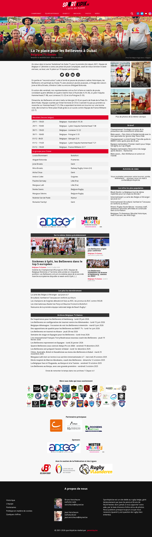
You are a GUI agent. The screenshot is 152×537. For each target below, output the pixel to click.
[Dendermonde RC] (35, 404)
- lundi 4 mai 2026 (60, 335)
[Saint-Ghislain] (80, 388)
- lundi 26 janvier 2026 (57, 343)
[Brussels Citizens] (87, 388)
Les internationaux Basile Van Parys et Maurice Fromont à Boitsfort (59, 304)
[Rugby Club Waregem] (124, 388)
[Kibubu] (72, 403)
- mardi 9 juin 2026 (67, 325)
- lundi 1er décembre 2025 (60, 349)
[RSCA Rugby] (65, 403)
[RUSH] (117, 388)
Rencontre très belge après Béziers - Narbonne (128, 150)
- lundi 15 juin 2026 (68, 322)
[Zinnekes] (122, 403)
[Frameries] (101, 389)
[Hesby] (29, 388)
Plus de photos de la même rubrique (131, 116)
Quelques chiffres (13, 514)
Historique (10, 500)
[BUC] (86, 403)
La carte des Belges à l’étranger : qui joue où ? (50, 295)
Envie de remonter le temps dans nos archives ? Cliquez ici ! (70, 370)
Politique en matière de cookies (19, 511)
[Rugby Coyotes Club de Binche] (44, 388)
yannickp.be (92, 530)
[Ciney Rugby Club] (91, 403)
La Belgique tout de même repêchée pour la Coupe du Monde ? (127, 193)
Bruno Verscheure (57, 57)
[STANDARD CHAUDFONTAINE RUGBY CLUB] (98, 403)
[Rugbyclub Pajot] (52, 388)
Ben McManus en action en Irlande (128, 154)
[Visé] (57, 403)
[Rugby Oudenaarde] (53, 396)
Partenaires (11, 507)
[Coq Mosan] (121, 396)
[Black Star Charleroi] (36, 388)
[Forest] (93, 388)
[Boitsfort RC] (66, 388)
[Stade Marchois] (61, 396)
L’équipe (9, 504)
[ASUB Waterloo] (83, 397)
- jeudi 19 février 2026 (68, 338)
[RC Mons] (105, 397)
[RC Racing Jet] (67, 396)
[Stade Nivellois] (38, 396)
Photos (88, 13)
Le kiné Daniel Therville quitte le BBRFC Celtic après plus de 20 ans (131, 140)
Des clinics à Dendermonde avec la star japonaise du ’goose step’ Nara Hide (131, 135)
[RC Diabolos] (58, 388)
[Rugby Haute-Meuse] (30, 396)
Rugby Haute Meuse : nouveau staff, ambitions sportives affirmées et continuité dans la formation (129, 208)
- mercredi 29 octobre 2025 (69, 357)
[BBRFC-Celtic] (75, 396)
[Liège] (98, 396)
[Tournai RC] (80, 403)
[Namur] (73, 388)
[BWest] (28, 403)
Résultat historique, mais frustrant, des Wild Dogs (129, 214)
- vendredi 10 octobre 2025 (66, 363)
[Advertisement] (14, 95)
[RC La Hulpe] (114, 403)
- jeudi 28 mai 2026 (54, 331)
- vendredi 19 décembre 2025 (65, 346)
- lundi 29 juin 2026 (60, 319)
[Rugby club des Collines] (91, 396)
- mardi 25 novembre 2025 (66, 353)
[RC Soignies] (109, 388)
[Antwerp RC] (50, 404)
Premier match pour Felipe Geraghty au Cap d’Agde (130, 145)
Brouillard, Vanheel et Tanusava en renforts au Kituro (53, 298)
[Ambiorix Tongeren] (46, 396)
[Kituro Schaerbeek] (43, 403)
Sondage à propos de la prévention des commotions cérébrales (127, 130)
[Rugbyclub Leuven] (113, 397)
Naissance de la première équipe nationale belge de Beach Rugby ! (58, 307)
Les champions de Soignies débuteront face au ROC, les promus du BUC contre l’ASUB (66, 301)
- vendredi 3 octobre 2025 (64, 366)
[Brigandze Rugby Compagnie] (106, 403)
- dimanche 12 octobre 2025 (68, 360)
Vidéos (97, 13)
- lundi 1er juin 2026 (65, 328)
